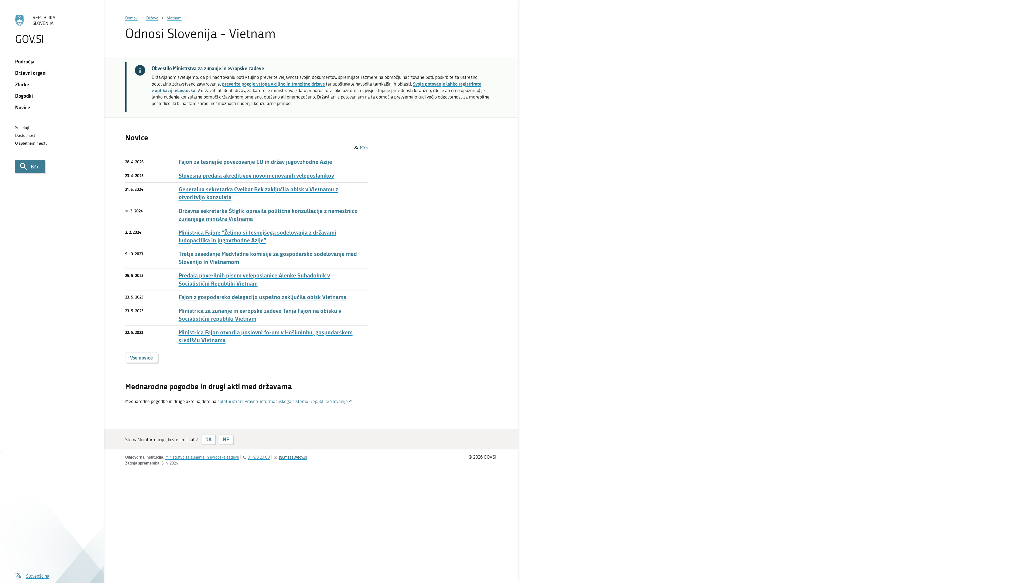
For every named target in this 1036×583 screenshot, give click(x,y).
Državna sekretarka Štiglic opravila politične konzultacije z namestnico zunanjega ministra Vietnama (268, 215)
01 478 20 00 (259, 457)
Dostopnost (25, 135)
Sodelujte (23, 127)
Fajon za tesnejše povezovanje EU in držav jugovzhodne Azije (255, 162)
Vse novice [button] (141, 357)
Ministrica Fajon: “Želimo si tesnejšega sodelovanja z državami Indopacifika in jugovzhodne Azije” (257, 236)
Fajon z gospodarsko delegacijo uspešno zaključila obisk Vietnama (262, 297)
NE (226, 439)
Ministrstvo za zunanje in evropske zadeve (202, 457)
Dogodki (24, 95)
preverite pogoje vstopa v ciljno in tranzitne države (273, 83)
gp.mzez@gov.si (293, 457)
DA (208, 439)
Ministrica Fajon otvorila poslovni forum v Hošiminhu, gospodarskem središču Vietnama (266, 336)
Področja (25, 61)
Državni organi (31, 72)
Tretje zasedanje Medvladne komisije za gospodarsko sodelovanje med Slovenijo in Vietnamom (268, 258)
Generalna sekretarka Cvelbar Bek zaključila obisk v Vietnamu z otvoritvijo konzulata (258, 193)
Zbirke (22, 84)
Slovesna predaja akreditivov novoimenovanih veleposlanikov (256, 175)
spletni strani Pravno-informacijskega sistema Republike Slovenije (282, 401)
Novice (22, 107)
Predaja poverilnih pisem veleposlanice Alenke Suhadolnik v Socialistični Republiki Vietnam (254, 279)
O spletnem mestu (31, 143)
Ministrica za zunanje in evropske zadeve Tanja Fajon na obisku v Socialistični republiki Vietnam (260, 315)
